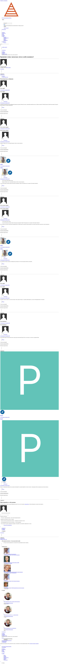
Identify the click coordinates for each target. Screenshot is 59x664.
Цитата (3, 107)
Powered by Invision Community (34, 643)
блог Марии (10, 563)
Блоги (3, 650)
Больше (3, 41)
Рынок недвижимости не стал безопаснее (10, 628)
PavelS (1, 418)
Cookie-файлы (4, 642)
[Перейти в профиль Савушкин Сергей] (6, 586)
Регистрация (4, 29)
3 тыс (4, 257)
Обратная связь (4, 641)
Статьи (3, 34)
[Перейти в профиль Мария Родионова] (7, 571)
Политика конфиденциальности (7, 640)
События (3, 35)
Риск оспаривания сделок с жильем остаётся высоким (12, 601)
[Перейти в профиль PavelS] (29, 409)
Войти (5, 26)
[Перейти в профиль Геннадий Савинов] (7, 553)
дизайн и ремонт (8, 67)
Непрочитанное (6, 657)
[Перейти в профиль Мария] (7, 561)
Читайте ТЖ (5, 580)
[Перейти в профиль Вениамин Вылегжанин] (8, 613)
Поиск (5, 39)
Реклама (5, 656)
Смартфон (3, 529)
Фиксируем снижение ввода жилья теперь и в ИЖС (11, 562)
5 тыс (4, 482)
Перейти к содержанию (3, 0)
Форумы (3, 32)
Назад (5, 655)
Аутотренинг (6, 587)
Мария (7, 563)
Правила (5, 38)
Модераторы (6, 40)
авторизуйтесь (27, 504)
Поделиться (5, 101)
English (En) (5, 639)
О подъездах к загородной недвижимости (10, 554)
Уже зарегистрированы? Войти (6, 646)
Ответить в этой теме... (3, 516)
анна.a (1, 167)
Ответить (3, 76)
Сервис (3, 36)
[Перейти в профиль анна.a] (3, 162)
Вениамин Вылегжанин (9, 616)
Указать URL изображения (8, 525)
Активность (4, 33)
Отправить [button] (3, 531)
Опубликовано (5, 128)
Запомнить (5, 25)
